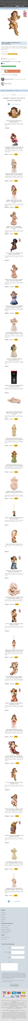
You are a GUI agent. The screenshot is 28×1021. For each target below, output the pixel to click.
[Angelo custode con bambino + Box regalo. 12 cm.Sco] (14, 827)
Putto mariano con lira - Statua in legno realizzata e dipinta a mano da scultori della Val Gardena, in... (14, 680)
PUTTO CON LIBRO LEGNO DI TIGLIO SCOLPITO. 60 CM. (14, 783)
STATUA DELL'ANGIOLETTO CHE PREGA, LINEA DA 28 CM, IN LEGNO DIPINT (14, 306)
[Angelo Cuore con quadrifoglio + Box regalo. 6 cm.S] (14, 694)
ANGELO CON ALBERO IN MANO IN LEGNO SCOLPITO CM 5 (14, 359)
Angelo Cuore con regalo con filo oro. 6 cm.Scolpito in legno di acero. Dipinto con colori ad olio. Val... (14, 521)
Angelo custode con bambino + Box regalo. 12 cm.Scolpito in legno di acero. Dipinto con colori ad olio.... (14, 838)
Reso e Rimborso (4, 932)
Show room (3, 917)
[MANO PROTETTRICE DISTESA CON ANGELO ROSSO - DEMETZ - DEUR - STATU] (14, 400)
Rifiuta (23, 6)
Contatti (2, 916)
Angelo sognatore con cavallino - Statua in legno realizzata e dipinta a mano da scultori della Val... (14, 177)
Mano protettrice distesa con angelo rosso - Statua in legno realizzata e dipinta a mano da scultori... (14, 416)
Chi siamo (3, 912)
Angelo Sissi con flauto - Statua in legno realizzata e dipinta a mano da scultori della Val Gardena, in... (14, 336)
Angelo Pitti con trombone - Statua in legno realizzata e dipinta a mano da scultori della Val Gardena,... (14, 231)
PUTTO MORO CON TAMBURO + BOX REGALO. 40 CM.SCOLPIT (14, 253)
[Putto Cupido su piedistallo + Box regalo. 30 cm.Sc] (14, 615)
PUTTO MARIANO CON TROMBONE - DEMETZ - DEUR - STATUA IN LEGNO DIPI (14, 756)
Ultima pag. (17, 104)
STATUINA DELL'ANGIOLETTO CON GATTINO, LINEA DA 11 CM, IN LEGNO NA (14, 439)
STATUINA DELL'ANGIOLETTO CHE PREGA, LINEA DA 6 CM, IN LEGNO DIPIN (14, 730)
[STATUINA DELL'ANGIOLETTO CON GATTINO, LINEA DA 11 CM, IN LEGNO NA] (14, 430)
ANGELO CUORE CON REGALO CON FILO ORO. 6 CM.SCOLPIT (14, 518)
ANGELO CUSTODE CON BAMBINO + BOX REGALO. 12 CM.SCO (14, 836)
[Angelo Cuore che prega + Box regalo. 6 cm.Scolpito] (14, 562)
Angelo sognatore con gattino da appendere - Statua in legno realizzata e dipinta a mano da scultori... (14, 653)
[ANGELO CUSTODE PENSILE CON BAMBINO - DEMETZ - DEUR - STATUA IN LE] (14, 483)
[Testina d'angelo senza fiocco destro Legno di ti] (14, 112)
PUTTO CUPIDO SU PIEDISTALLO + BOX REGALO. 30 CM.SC (14, 624)
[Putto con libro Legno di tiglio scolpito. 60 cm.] (14, 774)
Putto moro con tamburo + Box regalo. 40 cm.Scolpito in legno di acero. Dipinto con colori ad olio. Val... (14, 256)
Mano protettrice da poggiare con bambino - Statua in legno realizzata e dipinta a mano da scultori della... (14, 150)
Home (3, 90)
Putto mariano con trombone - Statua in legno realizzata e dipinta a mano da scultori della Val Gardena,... (14, 759)
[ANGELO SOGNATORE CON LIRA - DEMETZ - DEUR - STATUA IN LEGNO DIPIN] (14, 191)
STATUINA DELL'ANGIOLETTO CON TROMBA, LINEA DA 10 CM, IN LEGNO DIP (14, 465)
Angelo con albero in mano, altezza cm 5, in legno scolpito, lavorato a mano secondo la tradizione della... (14, 362)
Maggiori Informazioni (8, 6)
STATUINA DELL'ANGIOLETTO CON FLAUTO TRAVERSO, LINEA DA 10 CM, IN (14, 862)
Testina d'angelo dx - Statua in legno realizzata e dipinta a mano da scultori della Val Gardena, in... (14, 600)
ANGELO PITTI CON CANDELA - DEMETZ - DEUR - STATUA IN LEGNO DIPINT (14, 280)
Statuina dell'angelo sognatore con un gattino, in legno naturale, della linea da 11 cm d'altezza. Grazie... (14, 441)
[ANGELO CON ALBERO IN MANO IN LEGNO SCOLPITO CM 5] (14, 350)
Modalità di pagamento (6, 929)
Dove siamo (3, 914)
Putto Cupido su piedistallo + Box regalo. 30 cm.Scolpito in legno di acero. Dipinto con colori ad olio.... (14, 627)
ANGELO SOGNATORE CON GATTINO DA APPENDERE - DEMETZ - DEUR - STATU (14, 650)
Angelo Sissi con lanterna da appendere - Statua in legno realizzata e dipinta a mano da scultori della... (14, 891)
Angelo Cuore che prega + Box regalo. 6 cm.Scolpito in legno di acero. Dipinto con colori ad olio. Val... (14, 574)
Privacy (2, 921)
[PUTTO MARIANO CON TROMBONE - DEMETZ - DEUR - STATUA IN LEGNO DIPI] (14, 747)
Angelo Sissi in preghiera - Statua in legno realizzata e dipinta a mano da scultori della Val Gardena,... (14, 309)
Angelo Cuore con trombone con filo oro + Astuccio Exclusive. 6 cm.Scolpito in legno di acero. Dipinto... (14, 388)
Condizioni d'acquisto (5, 925)
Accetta (17, 6)
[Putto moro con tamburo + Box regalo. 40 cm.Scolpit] (14, 244)
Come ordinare (4, 927)
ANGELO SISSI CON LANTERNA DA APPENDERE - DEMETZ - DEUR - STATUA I (14, 889)
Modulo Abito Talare (5, 937)
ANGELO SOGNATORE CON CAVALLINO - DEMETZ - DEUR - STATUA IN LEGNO (14, 174)
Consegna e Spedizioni (6, 931)
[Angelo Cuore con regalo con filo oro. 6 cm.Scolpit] (14, 509)
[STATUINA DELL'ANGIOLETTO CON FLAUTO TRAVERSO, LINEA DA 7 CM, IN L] (14, 324)
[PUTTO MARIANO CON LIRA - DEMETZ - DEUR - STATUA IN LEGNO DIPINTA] (14, 668)
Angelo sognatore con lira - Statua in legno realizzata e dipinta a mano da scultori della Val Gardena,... (14, 204)
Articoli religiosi (10, 90)
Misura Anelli (3, 939)
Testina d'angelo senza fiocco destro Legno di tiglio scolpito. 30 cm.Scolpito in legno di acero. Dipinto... (14, 124)
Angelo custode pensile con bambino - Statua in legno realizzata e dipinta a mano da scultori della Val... (14, 496)
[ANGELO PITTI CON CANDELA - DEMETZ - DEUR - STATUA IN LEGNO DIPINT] (14, 271)
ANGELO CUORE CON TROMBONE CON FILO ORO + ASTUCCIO (14, 386)
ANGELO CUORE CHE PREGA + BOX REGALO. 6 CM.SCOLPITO (14, 571)
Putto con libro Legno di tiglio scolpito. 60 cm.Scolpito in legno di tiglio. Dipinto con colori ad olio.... (14, 786)
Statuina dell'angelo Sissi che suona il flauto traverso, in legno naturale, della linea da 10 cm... (14, 865)
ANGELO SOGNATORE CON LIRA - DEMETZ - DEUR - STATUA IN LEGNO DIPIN (14, 201)
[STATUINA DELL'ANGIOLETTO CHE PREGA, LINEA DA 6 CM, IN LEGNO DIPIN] (14, 721)
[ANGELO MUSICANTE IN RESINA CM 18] (14, 536)
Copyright (3, 919)
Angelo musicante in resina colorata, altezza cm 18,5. (14, 546)
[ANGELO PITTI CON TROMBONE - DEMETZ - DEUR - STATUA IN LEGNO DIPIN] (14, 218)
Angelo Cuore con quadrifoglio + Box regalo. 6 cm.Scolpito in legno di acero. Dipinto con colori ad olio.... (14, 706)
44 (12, 104)
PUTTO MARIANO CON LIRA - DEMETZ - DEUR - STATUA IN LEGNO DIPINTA (14, 677)
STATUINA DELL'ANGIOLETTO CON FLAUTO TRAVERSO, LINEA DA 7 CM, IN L (14, 333)
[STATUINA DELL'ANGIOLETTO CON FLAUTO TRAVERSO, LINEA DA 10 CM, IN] (14, 853)
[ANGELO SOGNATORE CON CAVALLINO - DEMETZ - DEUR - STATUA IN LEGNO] (14, 165)
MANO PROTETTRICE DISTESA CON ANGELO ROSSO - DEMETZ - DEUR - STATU (14, 413)
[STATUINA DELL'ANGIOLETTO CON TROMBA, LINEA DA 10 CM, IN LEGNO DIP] (14, 456)
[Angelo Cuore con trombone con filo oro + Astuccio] (14, 377)
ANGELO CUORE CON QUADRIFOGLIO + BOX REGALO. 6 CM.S (14, 703)
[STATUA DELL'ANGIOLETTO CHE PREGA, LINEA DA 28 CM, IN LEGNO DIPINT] (14, 297)
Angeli (16, 90)
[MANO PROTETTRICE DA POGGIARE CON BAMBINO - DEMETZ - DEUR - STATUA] (14, 139)
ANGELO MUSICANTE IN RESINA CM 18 (14, 544)
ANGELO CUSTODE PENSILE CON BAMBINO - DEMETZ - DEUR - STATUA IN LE (14, 492)
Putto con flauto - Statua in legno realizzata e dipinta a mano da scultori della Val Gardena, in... (14, 812)
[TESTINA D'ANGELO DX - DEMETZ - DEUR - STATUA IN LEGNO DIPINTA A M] (14, 588)
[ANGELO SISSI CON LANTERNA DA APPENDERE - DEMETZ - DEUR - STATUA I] (14, 880)
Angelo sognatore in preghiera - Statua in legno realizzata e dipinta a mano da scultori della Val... (14, 733)
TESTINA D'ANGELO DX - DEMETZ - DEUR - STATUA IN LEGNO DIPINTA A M (14, 598)
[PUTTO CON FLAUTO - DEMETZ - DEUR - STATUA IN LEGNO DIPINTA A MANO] (14, 800)
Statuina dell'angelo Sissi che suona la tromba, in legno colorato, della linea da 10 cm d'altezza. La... (14, 468)
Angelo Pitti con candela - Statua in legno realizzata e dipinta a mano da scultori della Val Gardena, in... (14, 283)
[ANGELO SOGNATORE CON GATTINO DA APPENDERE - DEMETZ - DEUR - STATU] (14, 641)
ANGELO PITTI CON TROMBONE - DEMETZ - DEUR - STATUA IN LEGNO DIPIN (14, 228)
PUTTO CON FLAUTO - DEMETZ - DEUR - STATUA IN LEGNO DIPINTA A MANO (14, 809)
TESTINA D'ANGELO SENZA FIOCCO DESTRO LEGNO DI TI (14, 121)
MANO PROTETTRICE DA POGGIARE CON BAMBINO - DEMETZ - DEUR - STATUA (14, 148)
